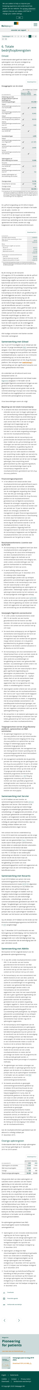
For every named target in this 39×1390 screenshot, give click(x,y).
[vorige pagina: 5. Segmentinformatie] (4, 1320)
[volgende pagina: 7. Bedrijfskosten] (19, 1320)
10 (6, 39)
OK (20, 18)
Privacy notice (25, 1379)
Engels (4, 1375)
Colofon (4, 1379)
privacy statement (29, 9)
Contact (14, 1379)
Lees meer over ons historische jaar (12, 1351)
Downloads (5, 1381)
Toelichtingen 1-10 (7, 36)
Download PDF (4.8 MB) (21, 1363)
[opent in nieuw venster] (10, 24)
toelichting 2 (27, 362)
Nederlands (14, 1375)
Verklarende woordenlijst (22, 1381)
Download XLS (31, 82)
